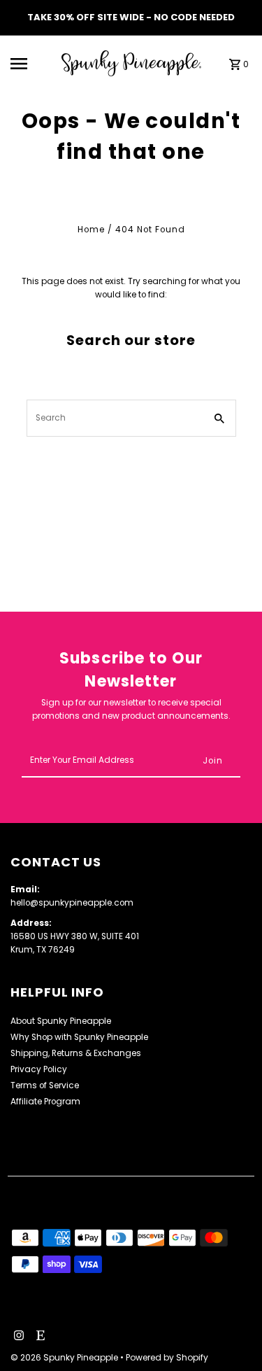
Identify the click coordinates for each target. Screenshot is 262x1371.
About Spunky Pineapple (60, 1021)
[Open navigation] (31, 63)
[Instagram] (17, 1337)
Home (91, 229)
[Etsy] (39, 1337)
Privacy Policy (38, 1069)
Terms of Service (44, 1085)
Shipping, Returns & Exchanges (75, 1053)
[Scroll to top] (232, 1334)
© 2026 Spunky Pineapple (65, 1357)
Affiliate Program (45, 1101)
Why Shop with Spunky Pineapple (79, 1037)
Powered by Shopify (167, 1357)
